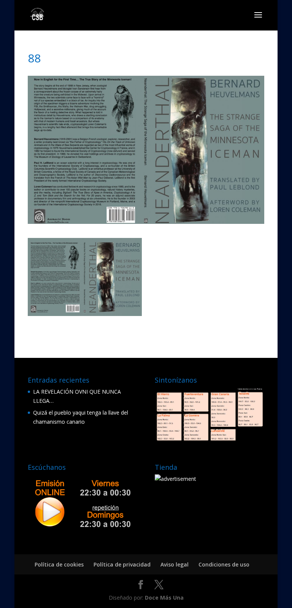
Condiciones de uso (223, 564)
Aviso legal (174, 564)
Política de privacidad (122, 564)
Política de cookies (59, 564)
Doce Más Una (164, 597)
